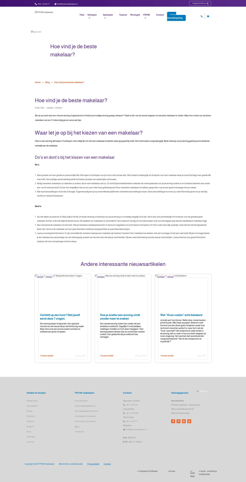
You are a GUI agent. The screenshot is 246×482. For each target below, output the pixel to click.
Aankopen (100, 277)
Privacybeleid (93, 464)
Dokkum (30, 421)
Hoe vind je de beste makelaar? (69, 82)
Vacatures (79, 432)
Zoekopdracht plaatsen (85, 416)
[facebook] (173, 421)
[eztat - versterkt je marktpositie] (208, 473)
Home (38, 82)
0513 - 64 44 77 (44, 4)
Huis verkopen (81, 401)
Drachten (31, 416)
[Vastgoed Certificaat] (150, 473)
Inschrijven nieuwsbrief (85, 421)
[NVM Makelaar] (192, 474)
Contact (160, 15)
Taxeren (123, 15)
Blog (47, 82)
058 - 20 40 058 (132, 413)
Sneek (29, 411)
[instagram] (178, 421)
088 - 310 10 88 (131, 405)
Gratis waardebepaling (175, 16)
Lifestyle (40, 277)
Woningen (135, 15)
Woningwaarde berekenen (87, 411)
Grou (29, 432)
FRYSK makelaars (84, 393)
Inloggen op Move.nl (199, 3)
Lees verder (47, 356)
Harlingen (31, 437)
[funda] (177, 473)
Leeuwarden (32, 406)
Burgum (30, 426)
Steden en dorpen (36, 393)
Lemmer (30, 442)
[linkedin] (184, 421)
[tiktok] (189, 421)
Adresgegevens (179, 393)
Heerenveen (32, 401)
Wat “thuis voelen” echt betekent (181, 315)
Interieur (49, 277)
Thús (81, 15)
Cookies (107, 464)
